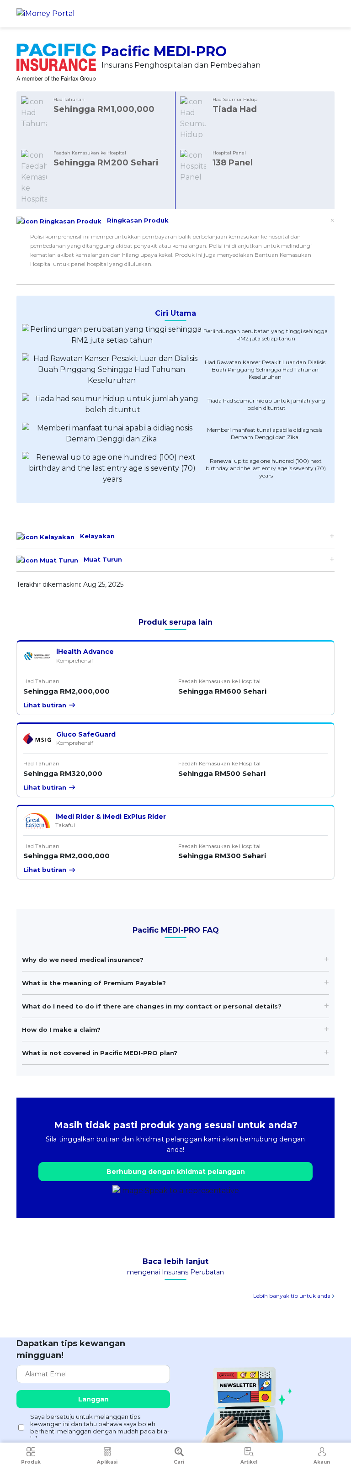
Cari (179, 1462)
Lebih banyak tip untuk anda (292, 1295)
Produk (31, 1462)
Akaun (322, 1462)
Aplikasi (107, 1462)
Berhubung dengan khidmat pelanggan (175, 1172)
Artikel (248, 1462)
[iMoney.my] (45, 14)
